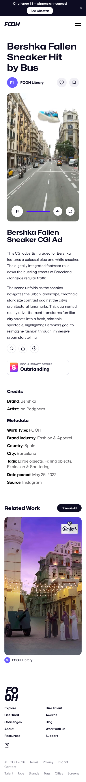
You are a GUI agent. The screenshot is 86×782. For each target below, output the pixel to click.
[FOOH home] (12, 24)
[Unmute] (57, 211)
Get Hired (11, 715)
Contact (10, 766)
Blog (49, 722)
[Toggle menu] (78, 24)
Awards (51, 715)
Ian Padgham (32, 409)
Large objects (30, 461)
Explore (10, 708)
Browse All (69, 508)
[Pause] (17, 211)
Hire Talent (54, 708)
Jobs (21, 773)
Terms (34, 762)
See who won (40, 11)
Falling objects (58, 461)
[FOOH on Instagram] (6, 745)
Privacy (48, 762)
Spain (29, 445)
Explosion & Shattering (28, 466)
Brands (34, 773)
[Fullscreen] (70, 211)
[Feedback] (11, 348)
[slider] (38, 211)
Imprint (63, 762)
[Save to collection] (74, 82)
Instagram (32, 482)
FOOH (35, 430)
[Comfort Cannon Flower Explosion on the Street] (43, 586)
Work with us (55, 728)
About (9, 728)
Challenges (13, 722)
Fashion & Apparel (54, 438)
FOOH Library (32, 83)
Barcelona (26, 453)
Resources (12, 735)
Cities (59, 773)
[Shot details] (34, 348)
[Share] (23, 348)
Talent (8, 773)
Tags (47, 773)
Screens (73, 773)
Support (52, 735)
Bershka (28, 401)
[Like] (62, 82)
